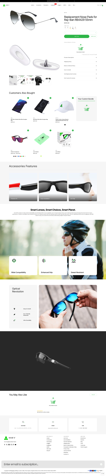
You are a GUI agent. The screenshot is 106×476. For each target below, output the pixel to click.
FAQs (82, 443)
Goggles (48, 443)
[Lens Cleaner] (41, 139)
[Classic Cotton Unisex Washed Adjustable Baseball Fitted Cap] (64, 106)
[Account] (100, 5)
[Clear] (65, 28)
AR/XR (48, 447)
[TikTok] (13, 444)
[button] (98, 5)
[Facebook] (4, 444)
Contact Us (66, 454)
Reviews (82, 440)
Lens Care (66, 438)
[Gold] (68, 28)
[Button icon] (28, 98)
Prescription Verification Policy (70, 447)
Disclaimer (66, 452)
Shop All (48, 450)
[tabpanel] (13, 80)
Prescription (49, 441)
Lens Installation (67, 440)
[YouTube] (15, 444)
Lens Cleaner (36, 151)
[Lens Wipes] (64, 139)
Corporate (83, 445)
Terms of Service (67, 450)
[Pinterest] (9, 444)
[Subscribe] (101, 464)
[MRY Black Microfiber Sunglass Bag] (41, 106)
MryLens (13, 470)
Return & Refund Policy (68, 445)
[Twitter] (7, 444)
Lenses (48, 438)
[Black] (73, 28)
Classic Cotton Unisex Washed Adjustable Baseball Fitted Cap (62, 120)
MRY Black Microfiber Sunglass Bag (40, 119)
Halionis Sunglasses (15, 151)
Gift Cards (49, 448)
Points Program (84, 447)
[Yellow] (70, 28)
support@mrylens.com (53, 428)
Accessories (49, 440)
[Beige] (75, 28)
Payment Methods (67, 441)
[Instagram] (11, 444)
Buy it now (77, 36)
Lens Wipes (58, 151)
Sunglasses (49, 445)
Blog (81, 441)
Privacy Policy (66, 448)
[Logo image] (6, 5)
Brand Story (83, 438)
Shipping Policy (67, 443)
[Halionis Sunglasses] (19, 139)
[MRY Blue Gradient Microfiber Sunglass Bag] (19, 106)
